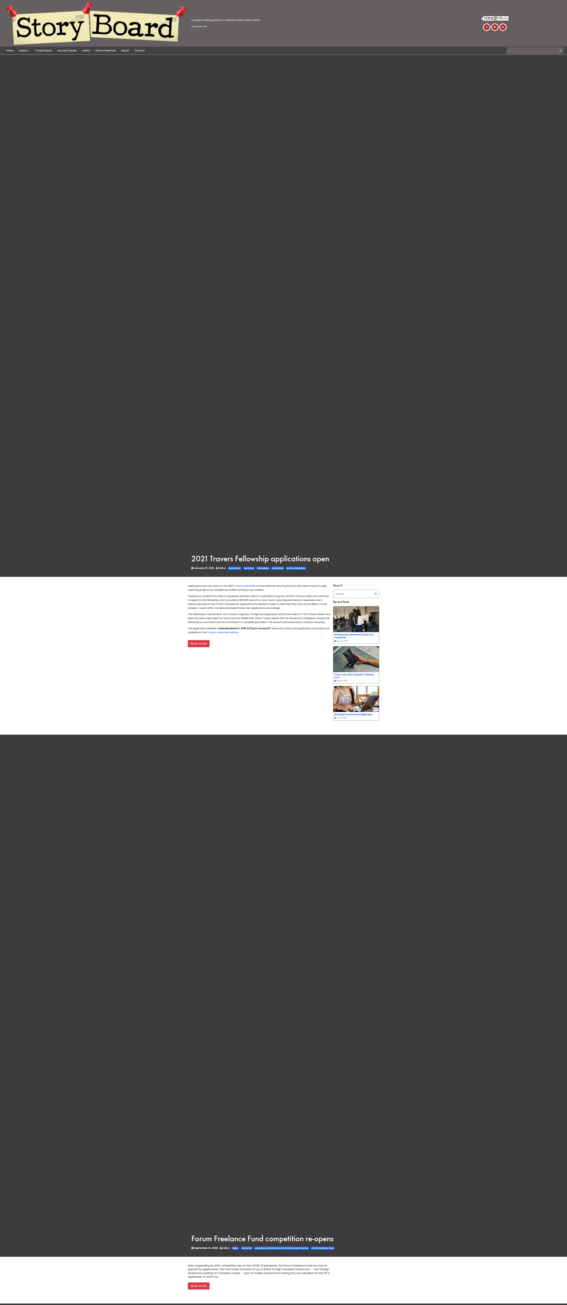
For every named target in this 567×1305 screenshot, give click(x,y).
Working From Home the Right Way (353, 714)
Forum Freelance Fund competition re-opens (262, 1239)
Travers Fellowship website (222, 632)
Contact (140, 50)
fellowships (263, 568)
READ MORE (198, 644)
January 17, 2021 (204, 568)
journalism (277, 568)
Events (86, 50)
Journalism (234, 568)
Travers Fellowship (244, 586)
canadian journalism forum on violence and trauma (281, 1248)
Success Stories (67, 50)
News (235, 1248)
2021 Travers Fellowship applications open (260, 559)
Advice (23, 50)
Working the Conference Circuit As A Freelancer (354, 636)
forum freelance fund (323, 1248)
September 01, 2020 (206, 1248)
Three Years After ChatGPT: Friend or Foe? (354, 676)
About (125, 50)
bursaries (249, 568)
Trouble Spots (43, 50)
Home (9, 50)
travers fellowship (296, 568)
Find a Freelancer (106, 50)
